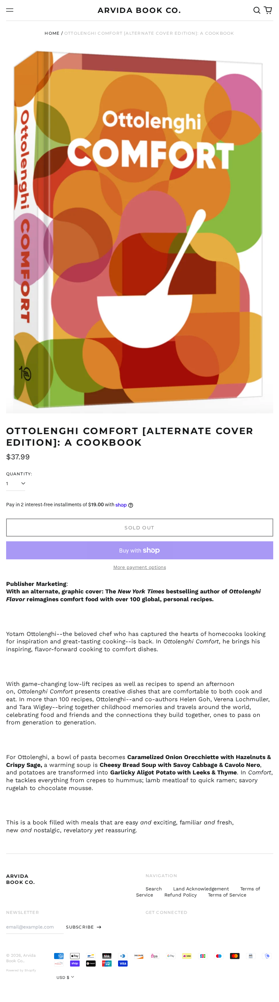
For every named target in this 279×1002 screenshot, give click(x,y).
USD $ (62, 977)
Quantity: (19, 473)
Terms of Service (227, 895)
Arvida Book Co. (140, 10)
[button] (257, 10)
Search (154, 888)
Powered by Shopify (21, 970)
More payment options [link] (139, 567)
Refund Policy (180, 895)
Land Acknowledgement (201, 888)
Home (52, 33)
